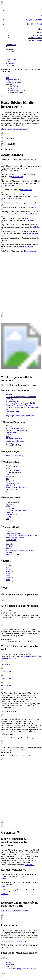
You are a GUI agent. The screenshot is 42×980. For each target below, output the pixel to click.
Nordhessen (10, 504)
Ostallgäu (9, 544)
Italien (8, 573)
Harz (7, 519)
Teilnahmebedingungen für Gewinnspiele (21, 969)
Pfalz (7, 479)
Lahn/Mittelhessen (12, 470)
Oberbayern (10, 546)
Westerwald (10, 477)
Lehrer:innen (10, 51)
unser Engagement (17, 92)
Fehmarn (9, 426)
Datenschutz (10, 966)
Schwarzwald (11, 540)
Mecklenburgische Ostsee (15, 441)
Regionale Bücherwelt (14, 80)
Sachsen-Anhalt (11, 514)
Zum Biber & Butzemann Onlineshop (15, 911)
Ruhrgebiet (10, 481)
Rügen (8, 437)
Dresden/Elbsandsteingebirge (16, 510)
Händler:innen (11, 45)
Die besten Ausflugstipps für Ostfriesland (21, 397)
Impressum (10, 964)
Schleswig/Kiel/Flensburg (15, 428)
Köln (7, 491)
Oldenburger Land (12, 401)
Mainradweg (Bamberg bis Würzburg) (20, 550)
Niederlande (10, 571)
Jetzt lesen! (4, 878)
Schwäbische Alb (12, 542)
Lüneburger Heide (12, 411)
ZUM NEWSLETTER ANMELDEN (15, 941)
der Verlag (14, 86)
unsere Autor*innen (17, 90)
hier (37, 945)
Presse (8, 47)
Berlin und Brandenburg (15, 456)
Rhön (8, 506)
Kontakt (9, 962)
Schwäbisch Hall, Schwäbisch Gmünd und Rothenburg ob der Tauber (21, 537)
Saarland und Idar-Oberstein (16, 487)
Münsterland (10, 485)
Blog (7, 78)
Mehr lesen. (29, 865)
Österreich (9, 578)
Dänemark (9, 582)
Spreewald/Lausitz (12, 502)
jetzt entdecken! (14, 170)
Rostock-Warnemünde (14, 439)
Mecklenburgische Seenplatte (16, 430)
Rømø (8, 575)
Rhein (8, 475)
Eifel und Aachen (12, 489)
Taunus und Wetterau (13, 472)
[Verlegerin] (2, 827)
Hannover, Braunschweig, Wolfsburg (19, 405)
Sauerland (9, 468)
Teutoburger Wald (12, 483)
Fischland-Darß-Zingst (14, 445)
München (9, 548)
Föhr (7, 414)
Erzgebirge (10, 521)
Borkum (9, 395)
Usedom (9, 435)
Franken (9, 552)
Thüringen (9, 512)
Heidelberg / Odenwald (14, 533)
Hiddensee (9, 443)
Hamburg (9, 399)
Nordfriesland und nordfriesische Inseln (20, 403)
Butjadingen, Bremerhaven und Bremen (20, 416)
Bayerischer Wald (12, 554)
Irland (8, 567)
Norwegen (9, 569)
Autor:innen (10, 49)
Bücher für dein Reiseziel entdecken (14, 129)
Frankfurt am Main (12, 466)
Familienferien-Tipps (13, 82)
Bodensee (9, 531)
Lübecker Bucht (12, 432)
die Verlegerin (15, 88)
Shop (7, 76)
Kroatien (9, 565)
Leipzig (8, 517)
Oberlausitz (10, 508)
